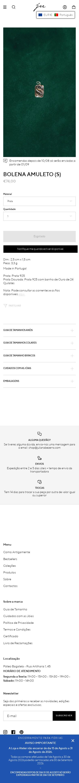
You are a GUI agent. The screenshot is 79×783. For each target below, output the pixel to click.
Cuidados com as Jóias (18, 616)
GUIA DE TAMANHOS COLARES (19, 343)
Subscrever (64, 716)
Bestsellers (10, 559)
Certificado (10, 636)
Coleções (9, 565)
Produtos (9, 572)
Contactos (10, 586)
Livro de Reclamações (17, 643)
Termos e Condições (16, 629)
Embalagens (11, 381)
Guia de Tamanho (15, 609)
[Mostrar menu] (6, 7)
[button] (55, 14)
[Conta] (65, 7)
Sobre (7, 579)
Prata (10, 201)
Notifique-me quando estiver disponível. (40, 248)
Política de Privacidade (18, 622)
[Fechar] (73, 741)
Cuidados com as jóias (17, 368)
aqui (21, 294)
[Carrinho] (74, 7)
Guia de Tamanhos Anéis (18, 330)
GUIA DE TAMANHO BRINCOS (19, 356)
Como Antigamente (16, 552)
